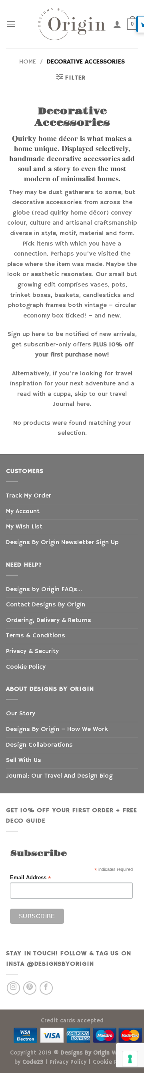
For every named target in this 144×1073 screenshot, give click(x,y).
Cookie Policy (26, 667)
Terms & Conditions (35, 636)
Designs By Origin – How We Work (57, 729)
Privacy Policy (68, 1062)
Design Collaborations (39, 745)
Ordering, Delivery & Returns (48, 620)
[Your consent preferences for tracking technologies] (130, 1059)
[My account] (117, 24)
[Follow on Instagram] (13, 988)
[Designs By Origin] (72, 24)
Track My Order (28, 496)
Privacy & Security (32, 651)
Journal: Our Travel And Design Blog (59, 776)
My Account (23, 512)
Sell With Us (23, 760)
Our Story (20, 714)
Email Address (30, 877)
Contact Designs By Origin (45, 605)
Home (27, 62)
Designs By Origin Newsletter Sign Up (62, 543)
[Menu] (11, 24)
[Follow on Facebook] (46, 988)
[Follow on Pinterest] (29, 988)
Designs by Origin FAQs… (44, 590)
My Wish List (24, 527)
